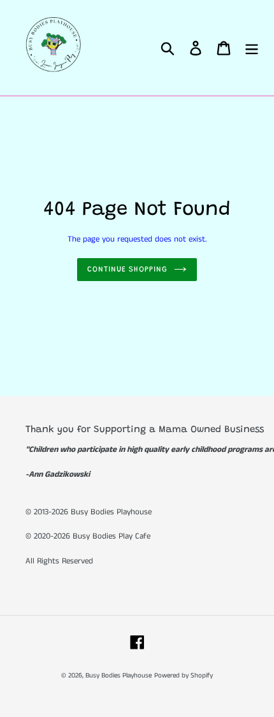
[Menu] (252, 48)
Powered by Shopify (183, 675)
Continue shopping (127, 269)
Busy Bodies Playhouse (118, 675)
